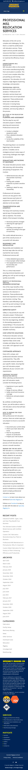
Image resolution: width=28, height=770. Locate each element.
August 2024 (7, 585)
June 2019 (6, 616)
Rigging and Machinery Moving (11, 717)
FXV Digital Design (18, 767)
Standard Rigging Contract (13, 755)
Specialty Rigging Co (16, 499)
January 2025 (7, 570)
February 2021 (7, 598)
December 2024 (8, 573)
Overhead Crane (8, 640)
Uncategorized (7, 649)
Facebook (14, 503)
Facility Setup (7, 627)
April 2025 (6, 560)
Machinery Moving (8, 630)
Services (6, 735)
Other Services (7, 636)
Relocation (22, 34)
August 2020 (7, 613)
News (4, 633)
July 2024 (5, 588)
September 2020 (8, 610)
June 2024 (6, 592)
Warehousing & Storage (10, 727)
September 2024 (8, 582)
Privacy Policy (7, 757)
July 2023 (5, 595)
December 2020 (8, 604)
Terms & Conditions (18, 757)
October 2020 (7, 607)
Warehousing (7, 652)
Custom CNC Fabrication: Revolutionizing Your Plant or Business (12, 537)
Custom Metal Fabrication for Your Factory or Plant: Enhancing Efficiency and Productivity (13, 550)
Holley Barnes (7, 34)
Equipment (6, 737)
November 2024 (8, 576)
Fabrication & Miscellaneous (11, 725)
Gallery (5, 741)
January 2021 (7, 601)
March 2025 (6, 564)
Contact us (6, 497)
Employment (7, 739)
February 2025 (7, 567)
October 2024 (7, 579)
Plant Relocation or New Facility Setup (13, 720)
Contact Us (6, 746)
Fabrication (6, 624)
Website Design (8, 767)
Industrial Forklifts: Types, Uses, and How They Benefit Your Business (13, 521)
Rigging (5, 646)
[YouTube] (16, 762)
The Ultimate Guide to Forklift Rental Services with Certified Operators (12, 529)
